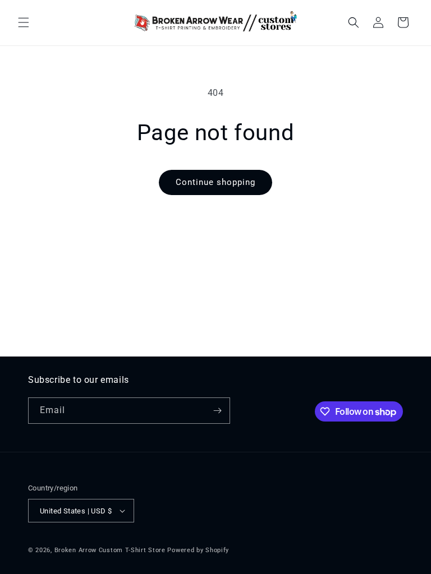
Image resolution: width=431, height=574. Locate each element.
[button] (23, 22)
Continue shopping (215, 182)
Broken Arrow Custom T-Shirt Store (110, 550)
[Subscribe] (217, 410)
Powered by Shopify (198, 550)
